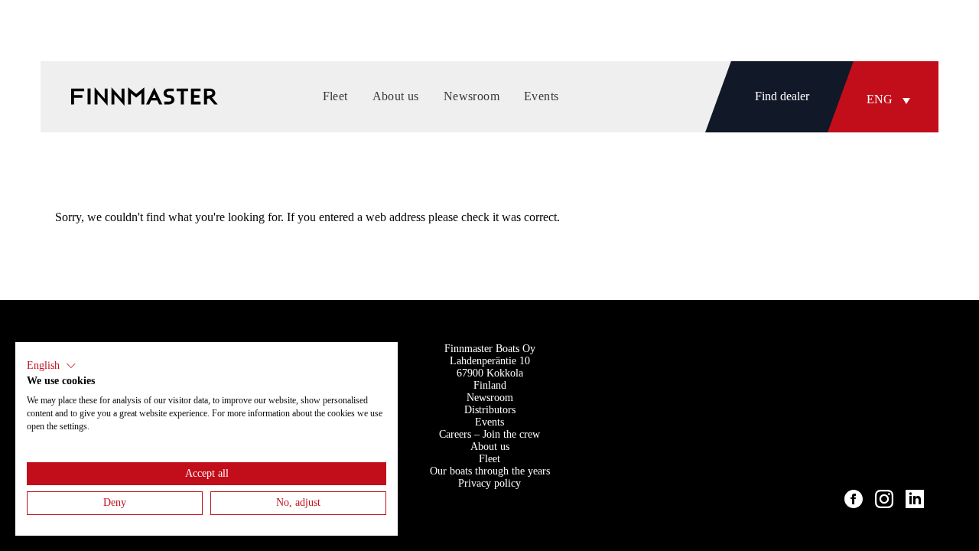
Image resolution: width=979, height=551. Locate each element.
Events (489, 422)
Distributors (490, 410)
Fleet (489, 459)
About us (489, 446)
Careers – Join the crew (489, 434)
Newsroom (490, 397)
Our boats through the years (490, 471)
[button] (892, 99)
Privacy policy (489, 483)
